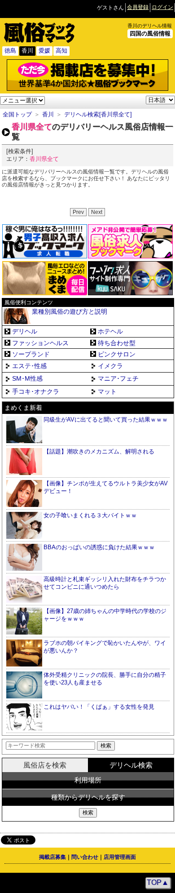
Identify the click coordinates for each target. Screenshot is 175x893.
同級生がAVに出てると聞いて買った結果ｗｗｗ (106, 419)
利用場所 (87, 780)
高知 (61, 50)
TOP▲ (158, 882)
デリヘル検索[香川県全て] (98, 114)
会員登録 (138, 7)
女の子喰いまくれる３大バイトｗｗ (90, 515)
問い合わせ (84, 857)
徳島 (10, 50)
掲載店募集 (52, 857)
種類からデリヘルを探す (88, 797)
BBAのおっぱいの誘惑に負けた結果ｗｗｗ (99, 547)
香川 (48, 114)
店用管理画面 (120, 857)
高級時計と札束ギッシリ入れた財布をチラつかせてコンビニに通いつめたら (105, 583)
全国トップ (17, 114)
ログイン (162, 7)
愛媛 (44, 50)
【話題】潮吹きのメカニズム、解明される (99, 451)
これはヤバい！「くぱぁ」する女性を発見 (99, 706)
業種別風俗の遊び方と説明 (69, 311)
